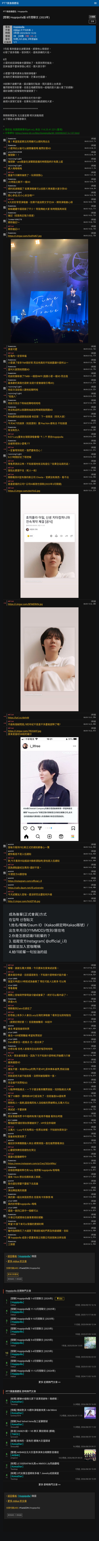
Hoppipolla (22, 11)
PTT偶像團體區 (9, 11)
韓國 (21, 1256)
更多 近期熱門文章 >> (49, 1382)
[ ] (17, 1302)
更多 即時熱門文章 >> (49, 1484)
